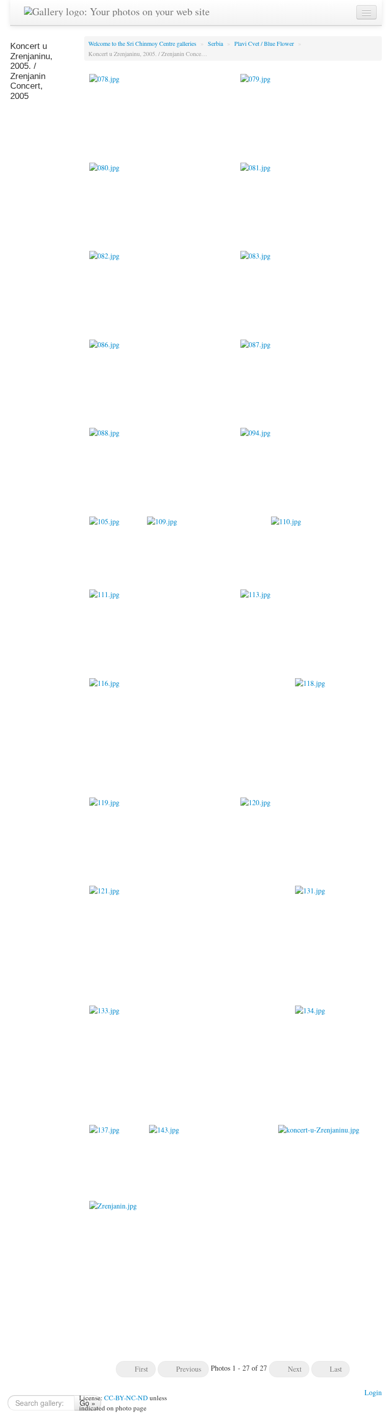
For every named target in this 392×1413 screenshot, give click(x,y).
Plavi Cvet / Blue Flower (265, 43)
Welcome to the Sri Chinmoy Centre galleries (143, 43)
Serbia (216, 43)
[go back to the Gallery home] (117, 10)
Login (373, 1392)
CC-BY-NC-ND (126, 1397)
